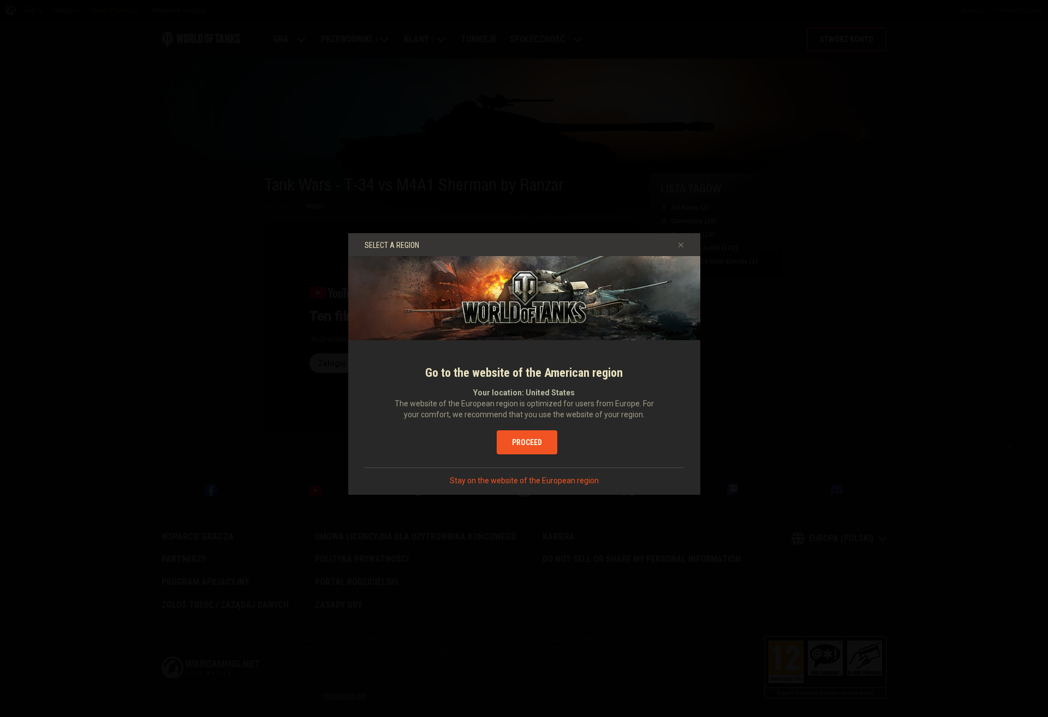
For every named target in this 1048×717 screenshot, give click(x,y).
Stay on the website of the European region (524, 480)
